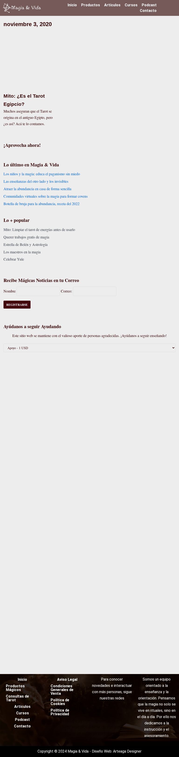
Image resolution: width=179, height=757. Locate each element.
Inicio (72, 5)
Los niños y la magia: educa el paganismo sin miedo (41, 173)
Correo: (67, 291)
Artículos (112, 5)
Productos (90, 5)
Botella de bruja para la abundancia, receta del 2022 (41, 203)
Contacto (148, 10)
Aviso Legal (67, 679)
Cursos (131, 5)
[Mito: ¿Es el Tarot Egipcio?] (29, 86)
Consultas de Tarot (17, 698)
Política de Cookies (60, 702)
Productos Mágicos (15, 688)
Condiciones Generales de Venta (62, 690)
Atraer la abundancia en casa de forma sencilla (37, 188)
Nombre (9, 291)
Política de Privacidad (60, 712)
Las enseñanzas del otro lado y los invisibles (35, 181)
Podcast (149, 5)
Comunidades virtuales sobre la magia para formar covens (45, 196)
